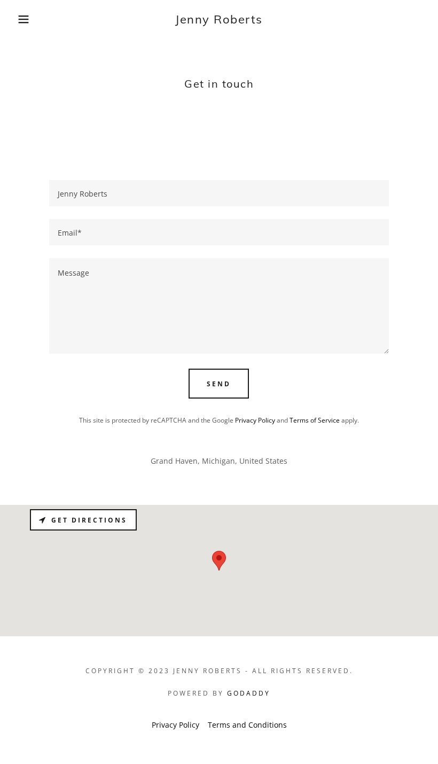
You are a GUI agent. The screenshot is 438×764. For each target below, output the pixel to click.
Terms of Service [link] (315, 420)
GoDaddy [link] (248, 693)
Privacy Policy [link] (255, 420)
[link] (219, 20)
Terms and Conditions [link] (247, 725)
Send (219, 383)
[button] (22, 19)
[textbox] (218, 193)
